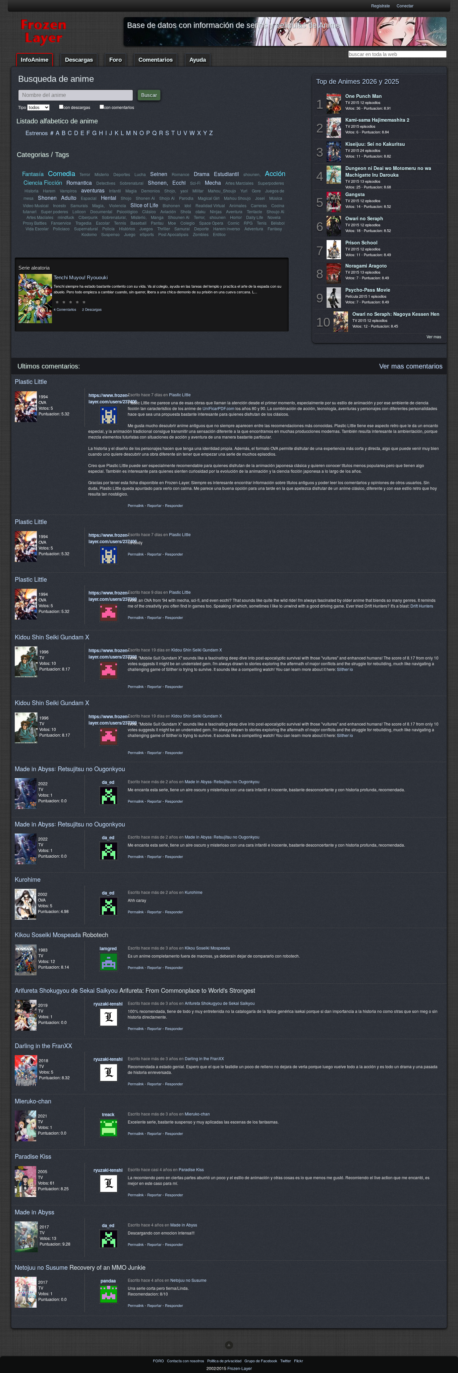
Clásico (149, 211)
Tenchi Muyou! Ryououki (81, 277)
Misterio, (139, 217)
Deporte (201, 228)
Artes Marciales (239, 183)
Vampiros (68, 190)
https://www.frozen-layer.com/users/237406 (113, 398)
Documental (101, 211)
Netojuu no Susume (41, 1267)
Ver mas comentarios (411, 366)
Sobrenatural (132, 183)
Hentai (108, 197)
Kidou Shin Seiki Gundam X (52, 636)
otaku (200, 211)
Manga (157, 217)
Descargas (79, 60)
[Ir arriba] (229, 1345)
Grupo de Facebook (261, 1360)
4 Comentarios (65, 309)
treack (108, 1114)
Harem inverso (226, 228)
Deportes (121, 174)
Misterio (102, 174)
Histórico (127, 228)
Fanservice (61, 223)
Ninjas (216, 211)
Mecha (213, 182)
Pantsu (157, 223)
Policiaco (61, 228)
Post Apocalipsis (173, 234)
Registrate (380, 5)
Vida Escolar (37, 228)
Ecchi (179, 182)
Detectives (105, 183)
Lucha (140, 174)
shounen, (252, 174)
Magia (131, 190)
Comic (233, 223)
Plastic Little (31, 381)
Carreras (259, 205)
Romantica (79, 182)
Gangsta (355, 194)
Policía (108, 228)
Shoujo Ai (275, 211)
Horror (236, 217)
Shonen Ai (145, 198)
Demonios (150, 190)
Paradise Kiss (33, 1156)
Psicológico (127, 211)
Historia (31, 190)
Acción (275, 173)
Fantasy (275, 228)
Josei (260, 198)
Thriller (163, 228)
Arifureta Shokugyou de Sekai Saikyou (66, 990)
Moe (172, 223)
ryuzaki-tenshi (108, 1003)
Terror (84, 174)
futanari (30, 211)
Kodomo (89, 234)
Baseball (138, 223)
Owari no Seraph (364, 218)
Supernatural (86, 228)
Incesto (59, 205)
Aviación (168, 211)
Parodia (186, 198)
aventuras (93, 190)
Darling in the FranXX (43, 1045)
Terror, (199, 217)
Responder (174, 505)
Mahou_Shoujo (222, 190)
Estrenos (36, 132)
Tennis (120, 223)
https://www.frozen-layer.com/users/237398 (113, 595)
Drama (202, 173)
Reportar (154, 505)
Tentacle (254, 211)
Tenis (262, 223)
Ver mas (433, 336)
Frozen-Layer (239, 1368)
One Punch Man (363, 96)
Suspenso (110, 234)
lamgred (108, 948)
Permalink (136, 505)
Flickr (298, 1360)
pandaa (108, 1280)
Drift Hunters (421, 606)
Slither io (345, 669)
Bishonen (171, 205)
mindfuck (66, 217)
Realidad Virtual (210, 205)
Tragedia (83, 223)
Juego (129, 234)
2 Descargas (92, 309)
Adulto (68, 197)
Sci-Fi (195, 183)
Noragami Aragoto (366, 265)
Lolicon (79, 211)
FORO (159, 1360)
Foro (115, 60)
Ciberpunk (88, 217)
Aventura (234, 211)
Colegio (187, 223)
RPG (248, 223)
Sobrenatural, (114, 217)
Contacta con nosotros (186, 1360)
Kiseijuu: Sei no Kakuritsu (375, 143)
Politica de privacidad (224, 1360)
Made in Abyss (34, 1211)
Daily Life (254, 217)
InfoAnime (34, 60)
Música (275, 198)
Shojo (126, 198)
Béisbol (278, 223)
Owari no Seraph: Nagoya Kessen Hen (396, 313)
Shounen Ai (178, 217)
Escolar (103, 223)
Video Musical (36, 205)
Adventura (253, 228)
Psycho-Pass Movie (367, 289)
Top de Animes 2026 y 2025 (357, 81)
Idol (187, 205)
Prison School (361, 242)
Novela (274, 217)
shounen (218, 217)
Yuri (243, 190)
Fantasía (33, 173)
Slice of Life (144, 205)
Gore (256, 190)
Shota (185, 211)
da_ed (108, 782)
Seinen (158, 173)
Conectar (405, 5)
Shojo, (170, 190)
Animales (237, 205)
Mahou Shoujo (237, 198)
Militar (198, 190)
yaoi (184, 190)
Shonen (47, 197)
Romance (180, 174)
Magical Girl (209, 198)
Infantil (115, 190)
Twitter (286, 1360)
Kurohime (28, 879)
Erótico (219, 234)
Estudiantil (226, 173)
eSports (147, 234)
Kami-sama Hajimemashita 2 (377, 119)
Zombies (201, 234)
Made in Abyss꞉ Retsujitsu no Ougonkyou (70, 768)
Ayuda (197, 60)
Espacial (89, 198)
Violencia (117, 205)
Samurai (182, 228)
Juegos (146, 228)
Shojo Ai (167, 198)
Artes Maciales (39, 217)
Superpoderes (271, 183)
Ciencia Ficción (42, 182)
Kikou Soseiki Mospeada (48, 934)
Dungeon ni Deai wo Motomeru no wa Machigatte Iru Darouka (388, 171)
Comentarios (155, 60)
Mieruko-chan (33, 1100)
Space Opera (211, 223)
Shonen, (158, 182)
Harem (49, 190)
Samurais (79, 205)
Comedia (61, 173)
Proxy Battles (35, 223)
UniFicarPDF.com (218, 408)
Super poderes (54, 211)
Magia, (98, 205)
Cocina (277, 205)
